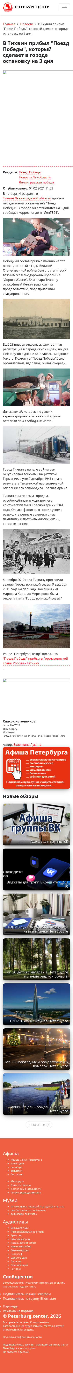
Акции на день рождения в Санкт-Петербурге (39, 1109)
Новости (26, 24)
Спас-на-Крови (19, 1250)
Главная (9, 24)
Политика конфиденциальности (22, 1337)
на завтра (16, 1167)
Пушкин (16, 1261)
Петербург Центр (30, 7)
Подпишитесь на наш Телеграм (27, 1294)
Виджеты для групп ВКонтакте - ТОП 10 (37, 884)
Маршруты (17, 1181)
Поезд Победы (30, 172)
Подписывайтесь (13, 1344)
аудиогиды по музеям (24, 1214)
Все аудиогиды (20, 1227)
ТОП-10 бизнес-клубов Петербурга (39, 1021)
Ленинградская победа (36, 182)
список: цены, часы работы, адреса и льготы (37, 1206)
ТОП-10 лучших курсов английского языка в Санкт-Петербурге (37, 929)
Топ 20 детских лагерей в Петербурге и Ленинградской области (36, 974)
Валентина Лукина (27, 744)
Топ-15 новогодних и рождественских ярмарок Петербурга (36, 1064)
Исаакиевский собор (23, 1242)
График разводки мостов (26, 1192)
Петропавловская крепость (27, 1231)
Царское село (19, 1257)
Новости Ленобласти (35, 177)
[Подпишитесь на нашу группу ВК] (56, 7)
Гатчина (16, 1268)
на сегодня (17, 1163)
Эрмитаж (16, 1235)
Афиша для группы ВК (49, 841)
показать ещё (39, 1125)
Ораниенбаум (19, 1265)
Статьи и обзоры (21, 1185)
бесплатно (17, 1174)
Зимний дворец (20, 1239)
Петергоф (16, 1254)
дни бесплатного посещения (28, 1210)
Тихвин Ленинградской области (27, 198)
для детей (16, 1170)
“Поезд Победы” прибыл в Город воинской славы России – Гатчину (35, 660)
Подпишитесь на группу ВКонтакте (29, 1298)
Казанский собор (21, 1246)
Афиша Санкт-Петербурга (26, 1159)
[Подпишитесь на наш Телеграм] (52, 7)
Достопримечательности (26, 1188)
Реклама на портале (18, 1311)
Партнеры (10, 1306)
